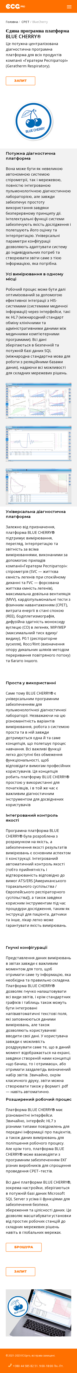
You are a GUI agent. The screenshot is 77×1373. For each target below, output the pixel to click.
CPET (25, 22)
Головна (12, 22)
